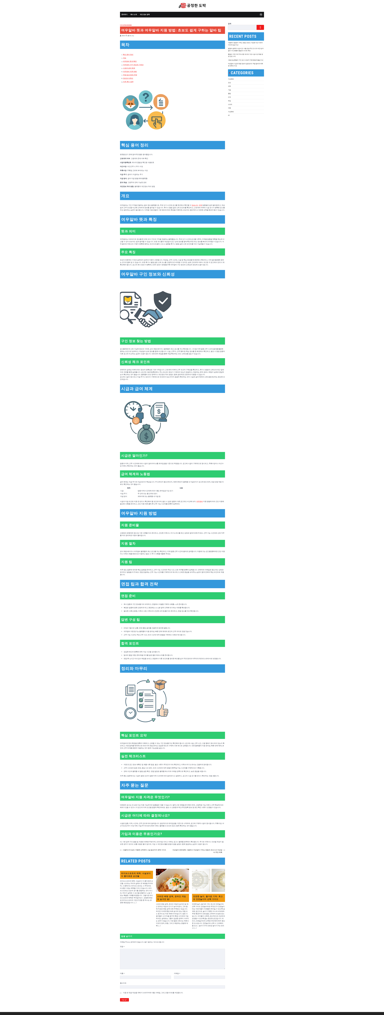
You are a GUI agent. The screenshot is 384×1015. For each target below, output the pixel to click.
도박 (229, 97)
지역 (200, 205)
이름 (122, 973)
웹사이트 (123, 983)
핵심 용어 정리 (128, 55)
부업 (229, 101)
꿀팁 (229, 93)
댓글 (122, 947)
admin (123, 35)
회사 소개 (133, 14)
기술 (229, 90)
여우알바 (199, 502)
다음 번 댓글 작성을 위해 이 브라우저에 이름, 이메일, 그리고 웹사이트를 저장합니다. (153, 993)
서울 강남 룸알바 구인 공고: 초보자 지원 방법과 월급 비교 (245, 60)
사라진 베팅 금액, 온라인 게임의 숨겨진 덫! (171, 897)
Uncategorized (126, 25)
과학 (229, 86)
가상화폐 (231, 79)
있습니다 (195, 205)
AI (229, 115)
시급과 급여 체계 (129, 68)
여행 (229, 108)
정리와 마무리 (128, 78)
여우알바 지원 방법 (130, 72)
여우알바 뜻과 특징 (130, 61)
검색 (229, 24)
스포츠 (230, 104)
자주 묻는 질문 (128, 82)
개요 (124, 58)
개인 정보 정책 (145, 14)
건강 (229, 82)
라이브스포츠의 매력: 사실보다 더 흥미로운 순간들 (136, 874)
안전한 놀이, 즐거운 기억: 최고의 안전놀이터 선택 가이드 (208, 897)
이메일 (177, 973)
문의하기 (125, 14)
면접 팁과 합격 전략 (130, 75)
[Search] (261, 14)
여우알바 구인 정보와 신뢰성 (133, 65)
